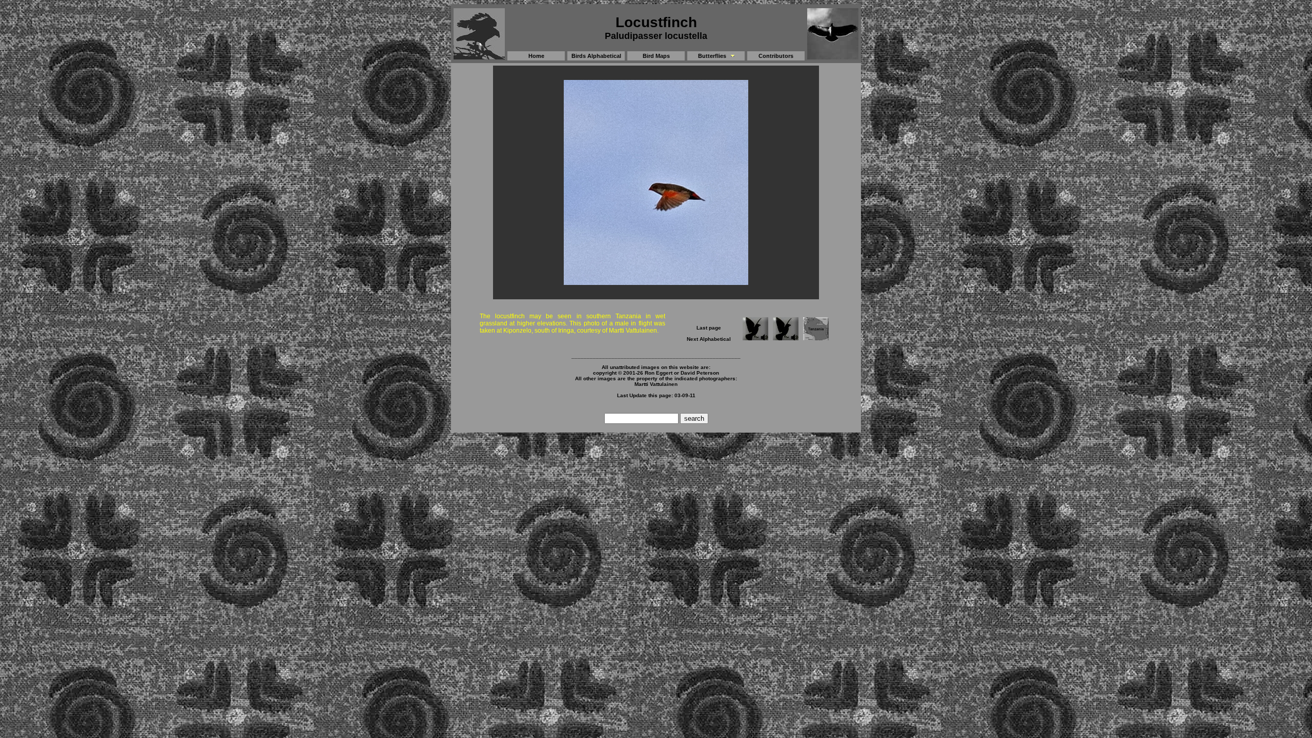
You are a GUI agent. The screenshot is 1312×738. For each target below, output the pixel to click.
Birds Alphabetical (596, 56)
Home (536, 56)
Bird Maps (656, 56)
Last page (708, 328)
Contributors (775, 56)
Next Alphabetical (709, 339)
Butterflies (712, 56)
